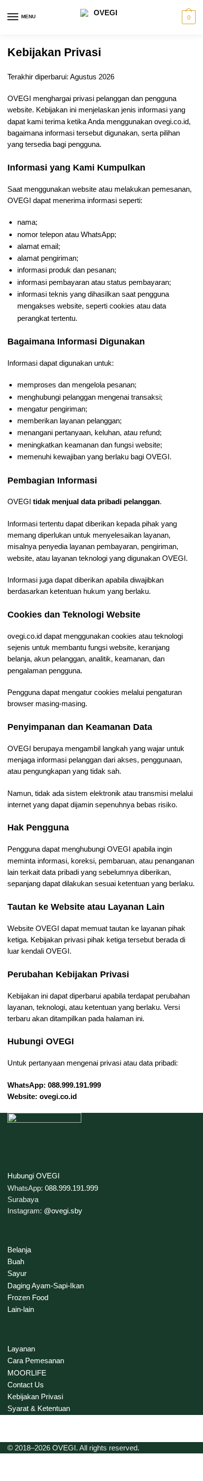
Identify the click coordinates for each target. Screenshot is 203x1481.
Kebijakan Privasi (35, 1396)
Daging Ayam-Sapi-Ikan (45, 1285)
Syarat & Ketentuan (38, 1408)
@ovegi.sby (63, 1210)
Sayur (17, 1273)
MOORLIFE (26, 1373)
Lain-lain (20, 1309)
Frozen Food (27, 1297)
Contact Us (25, 1384)
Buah (15, 1261)
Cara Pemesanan (35, 1360)
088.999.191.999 (71, 1188)
